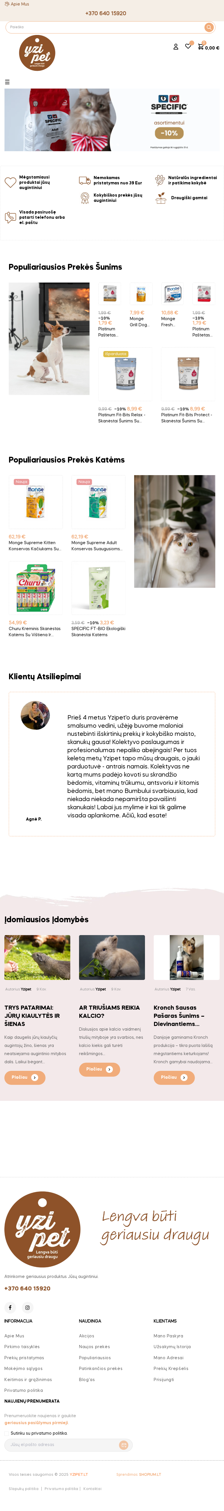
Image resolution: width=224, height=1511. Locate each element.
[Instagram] (28, 1307)
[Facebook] (10, 1307)
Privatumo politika (23, 1391)
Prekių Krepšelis (171, 1369)
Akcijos (86, 1336)
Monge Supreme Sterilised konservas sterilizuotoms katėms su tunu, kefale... (98, 546)
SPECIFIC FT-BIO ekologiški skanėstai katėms (36, 632)
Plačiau (19, 1077)
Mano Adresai (169, 1358)
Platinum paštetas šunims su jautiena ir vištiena (171, 332)
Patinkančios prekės (101, 1369)
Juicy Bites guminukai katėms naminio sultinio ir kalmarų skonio (97, 632)
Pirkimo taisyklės (22, 1347)
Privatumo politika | (62, 1489)
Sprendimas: (138, 1475)
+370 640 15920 (27, 1289)
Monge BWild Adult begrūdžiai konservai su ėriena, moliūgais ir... (203, 322)
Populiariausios (95, 1358)
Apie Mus (20, 4)
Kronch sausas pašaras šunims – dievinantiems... (179, 1016)
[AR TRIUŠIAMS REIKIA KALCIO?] (112, 957)
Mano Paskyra (168, 1336)
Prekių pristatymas (24, 1358)
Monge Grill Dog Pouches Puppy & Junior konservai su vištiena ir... (109, 322)
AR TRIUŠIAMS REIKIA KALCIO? (109, 1012)
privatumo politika (49, 1433)
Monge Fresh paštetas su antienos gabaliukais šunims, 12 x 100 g (141, 322)
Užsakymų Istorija (172, 1347)
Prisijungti (164, 1380)
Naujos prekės (94, 1347)
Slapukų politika (23, 1489)
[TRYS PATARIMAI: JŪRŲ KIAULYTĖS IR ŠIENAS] (37, 957)
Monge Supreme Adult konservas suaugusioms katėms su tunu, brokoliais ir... (35, 546)
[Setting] (176, 47)
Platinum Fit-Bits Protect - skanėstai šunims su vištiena (123, 418)
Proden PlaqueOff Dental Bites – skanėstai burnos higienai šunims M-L (186, 418)
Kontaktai (92, 1489)
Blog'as (87, 1380)
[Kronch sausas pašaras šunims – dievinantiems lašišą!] (187, 957)
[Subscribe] (122, 1445)
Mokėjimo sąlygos (23, 1369)
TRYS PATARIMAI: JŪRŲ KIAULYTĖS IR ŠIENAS (32, 1016)
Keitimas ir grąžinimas (28, 1380)
